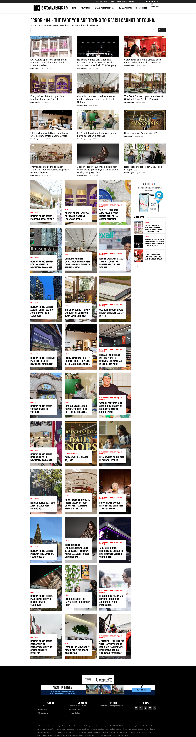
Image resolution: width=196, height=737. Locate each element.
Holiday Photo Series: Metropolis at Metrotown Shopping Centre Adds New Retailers (41, 647)
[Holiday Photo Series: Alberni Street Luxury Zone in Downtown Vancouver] (46, 299)
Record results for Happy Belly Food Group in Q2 (77, 602)
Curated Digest (71, 453)
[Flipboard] (152, 1)
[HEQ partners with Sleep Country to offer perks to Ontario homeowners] (51, 120)
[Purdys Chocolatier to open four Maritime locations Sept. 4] (51, 83)
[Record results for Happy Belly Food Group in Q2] (145, 154)
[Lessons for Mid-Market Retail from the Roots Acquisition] (81, 636)
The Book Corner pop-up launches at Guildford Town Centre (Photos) (143, 98)
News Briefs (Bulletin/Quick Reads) (110, 205)
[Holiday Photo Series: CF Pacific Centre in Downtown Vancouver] (46, 347)
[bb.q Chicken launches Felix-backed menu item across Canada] (115, 491)
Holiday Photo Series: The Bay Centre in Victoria (41, 409)
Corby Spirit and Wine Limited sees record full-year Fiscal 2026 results (142, 61)
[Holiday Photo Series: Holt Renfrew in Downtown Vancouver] (46, 443)
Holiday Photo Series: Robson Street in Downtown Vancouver (41, 264)
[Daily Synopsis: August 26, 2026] (145, 120)
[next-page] (138, 266)
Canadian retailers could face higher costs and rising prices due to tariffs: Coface (96, 99)
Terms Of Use (74, 709)
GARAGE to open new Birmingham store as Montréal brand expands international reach (48, 62)
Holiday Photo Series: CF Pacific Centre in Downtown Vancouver (43, 360)
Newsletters (42, 709)
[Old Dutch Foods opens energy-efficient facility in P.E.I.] (115, 299)
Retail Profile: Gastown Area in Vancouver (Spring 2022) (42, 505)
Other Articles (42, 713)
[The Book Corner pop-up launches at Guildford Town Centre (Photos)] (145, 83)
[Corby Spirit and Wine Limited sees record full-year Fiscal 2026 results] (145, 46)
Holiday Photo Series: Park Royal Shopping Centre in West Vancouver (41, 600)
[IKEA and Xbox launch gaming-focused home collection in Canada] (98, 120)
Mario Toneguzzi (35, 68)
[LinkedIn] (147, 1)
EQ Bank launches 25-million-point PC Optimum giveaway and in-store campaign (110, 359)
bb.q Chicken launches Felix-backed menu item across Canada (111, 505)
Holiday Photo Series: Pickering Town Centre (42, 217)
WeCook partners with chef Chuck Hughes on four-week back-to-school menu (110, 407)
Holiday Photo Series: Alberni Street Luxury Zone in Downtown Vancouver (41, 311)
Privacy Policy (74, 713)
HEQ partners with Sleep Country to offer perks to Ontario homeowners (49, 134)
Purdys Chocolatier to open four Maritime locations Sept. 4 (47, 98)
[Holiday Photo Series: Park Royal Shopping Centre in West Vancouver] (46, 588)
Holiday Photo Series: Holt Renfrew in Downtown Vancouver (41, 457)
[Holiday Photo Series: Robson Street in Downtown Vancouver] (46, 250)
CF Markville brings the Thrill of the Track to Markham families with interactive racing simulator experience (111, 647)
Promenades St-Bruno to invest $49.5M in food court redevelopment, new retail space (50, 169)
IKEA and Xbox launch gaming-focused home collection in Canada (97, 134)
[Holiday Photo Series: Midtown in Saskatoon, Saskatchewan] (46, 540)
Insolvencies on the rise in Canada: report (111, 459)
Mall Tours (34, 212)
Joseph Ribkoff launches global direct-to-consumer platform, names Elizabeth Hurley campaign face (98, 169)
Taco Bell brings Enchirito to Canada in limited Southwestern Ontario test (111, 552)
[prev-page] (135, 266)
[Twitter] (154, 1)
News (67, 209)
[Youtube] (150, 708)
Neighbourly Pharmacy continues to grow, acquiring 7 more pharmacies (111, 600)
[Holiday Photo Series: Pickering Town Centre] (46, 202)
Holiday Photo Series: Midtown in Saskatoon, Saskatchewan (42, 553)
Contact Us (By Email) (77, 705)
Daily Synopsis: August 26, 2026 (141, 133)
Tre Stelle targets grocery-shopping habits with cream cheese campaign (108, 215)
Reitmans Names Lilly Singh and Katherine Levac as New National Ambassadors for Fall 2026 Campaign (97, 62)
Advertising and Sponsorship (112, 705)
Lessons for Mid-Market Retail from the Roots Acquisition (77, 650)
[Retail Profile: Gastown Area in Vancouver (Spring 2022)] (46, 491)
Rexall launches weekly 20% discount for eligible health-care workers (111, 263)
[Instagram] (157, 1)
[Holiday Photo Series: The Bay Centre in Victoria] (46, 395)
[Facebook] (149, 1)
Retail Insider (128, 136)
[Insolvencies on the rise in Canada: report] (115, 443)
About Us (41, 705)
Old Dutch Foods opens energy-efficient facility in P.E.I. (111, 312)
